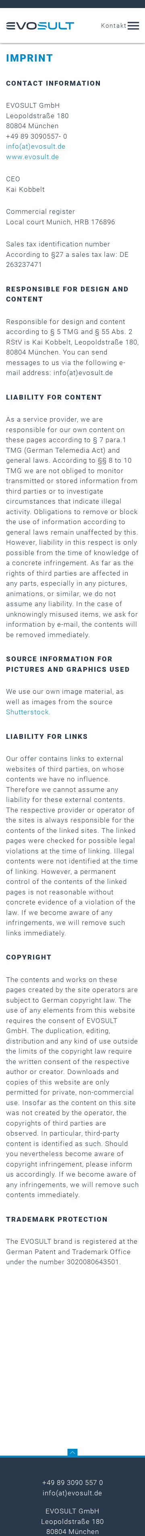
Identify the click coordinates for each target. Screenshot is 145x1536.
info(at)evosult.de (36, 146)
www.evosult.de (32, 157)
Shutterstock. (28, 712)
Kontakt (114, 25)
